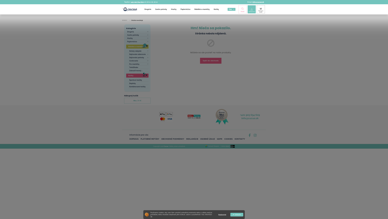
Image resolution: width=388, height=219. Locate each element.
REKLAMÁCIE (192, 139)
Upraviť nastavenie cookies (194, 146)
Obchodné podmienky (172, 139)
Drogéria (130, 32)
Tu (151, 216)
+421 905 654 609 (137, 2)
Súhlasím (238, 214)
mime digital (225, 146)
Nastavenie (222, 215)
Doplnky (132, 83)
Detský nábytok (135, 51)
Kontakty (240, 139)
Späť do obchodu (211, 61)
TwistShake (133, 67)
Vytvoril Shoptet (213, 146)
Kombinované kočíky (137, 87)
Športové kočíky (135, 80)
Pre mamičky (134, 64)
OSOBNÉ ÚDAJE (207, 139)
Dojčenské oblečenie (137, 54)
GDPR (219, 139)
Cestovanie (133, 61)
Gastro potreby (133, 35)
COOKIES (228, 139)
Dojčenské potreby (136, 58)
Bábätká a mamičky (135, 47)
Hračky (130, 38)
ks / (137, 101)
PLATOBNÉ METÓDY (150, 139)
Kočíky (130, 76)
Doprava (134, 139)
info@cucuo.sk (258, 2)
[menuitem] (147, 9)
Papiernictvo (132, 42)
